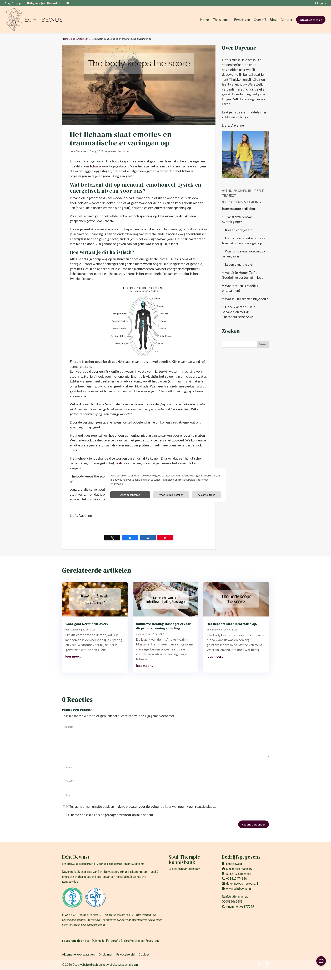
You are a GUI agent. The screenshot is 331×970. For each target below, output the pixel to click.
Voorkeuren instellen (171, 494)
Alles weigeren (206, 494)
